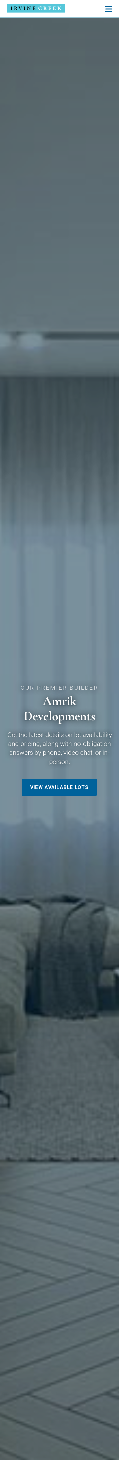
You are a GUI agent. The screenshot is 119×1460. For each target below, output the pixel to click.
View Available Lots (59, 787)
